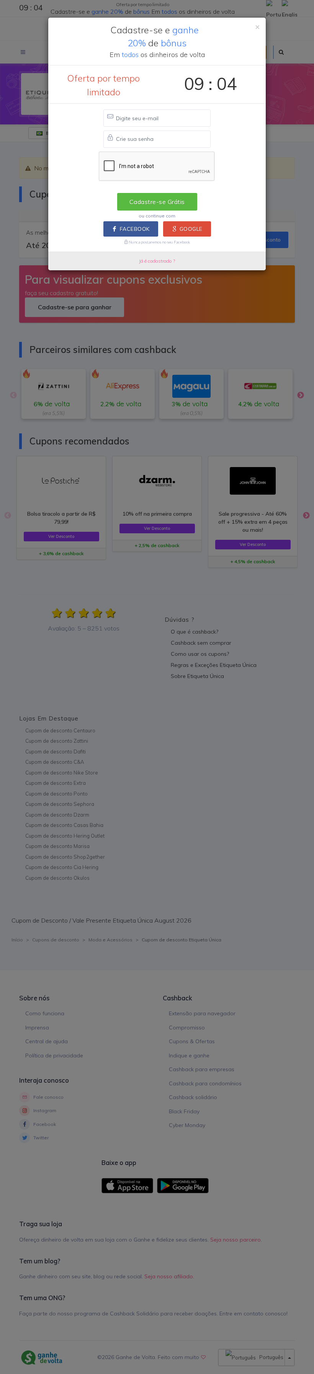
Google (191, 228)
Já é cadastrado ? (157, 261)
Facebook (135, 228)
